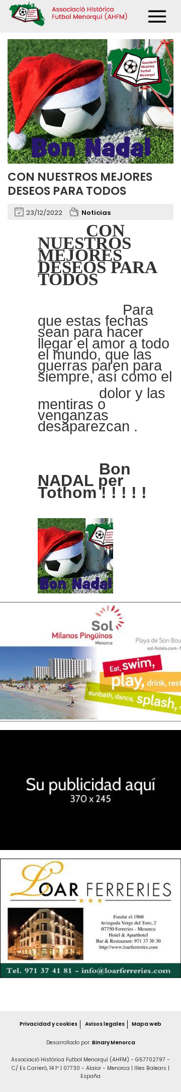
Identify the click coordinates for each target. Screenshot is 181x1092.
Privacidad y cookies (48, 1024)
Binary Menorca (113, 1042)
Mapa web (146, 1024)
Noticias (96, 212)
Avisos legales (105, 1024)
